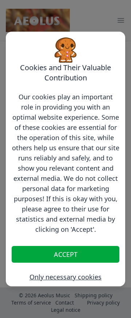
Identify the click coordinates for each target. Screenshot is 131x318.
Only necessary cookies (65, 277)
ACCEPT (66, 254)
